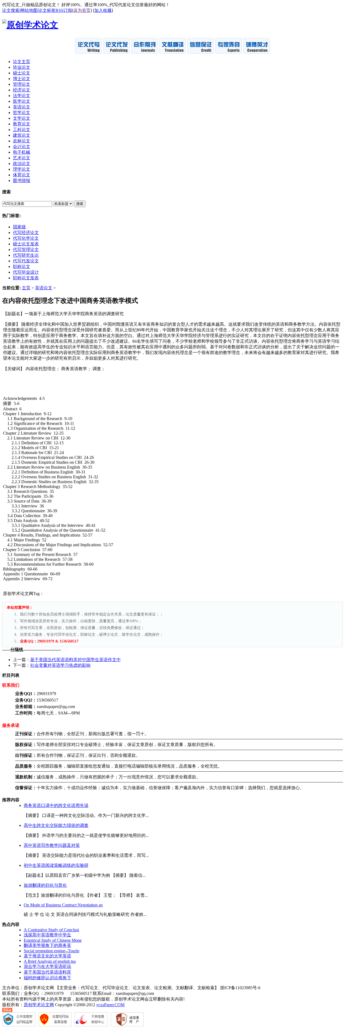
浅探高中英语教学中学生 (47, 935)
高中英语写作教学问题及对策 (52, 845)
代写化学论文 (26, 238)
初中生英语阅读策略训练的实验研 (56, 865)
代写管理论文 (26, 249)
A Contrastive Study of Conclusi (51, 929)
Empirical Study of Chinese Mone (53, 940)
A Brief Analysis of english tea (50, 961)
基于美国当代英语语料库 (47, 972)
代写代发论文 (26, 261)
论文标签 (47, 10)
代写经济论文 (26, 232)
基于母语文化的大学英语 (47, 956)
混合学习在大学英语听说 (47, 966)
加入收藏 (103, 10)
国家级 (19, 227)
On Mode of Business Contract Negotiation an (63, 905)
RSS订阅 (64, 10)
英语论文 (43, 288)
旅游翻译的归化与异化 (45, 885)
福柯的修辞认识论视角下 (47, 977)
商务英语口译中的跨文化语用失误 (56, 805)
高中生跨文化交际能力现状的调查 (56, 825)
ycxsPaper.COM (110, 1004)
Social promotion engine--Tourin (51, 950)
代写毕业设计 (26, 272)
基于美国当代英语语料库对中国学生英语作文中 (75, 659)
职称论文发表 (26, 278)
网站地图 (28, 10)
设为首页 (82, 10)
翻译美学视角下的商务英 (47, 945)
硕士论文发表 (26, 244)
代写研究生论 (26, 255)
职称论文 (21, 266)
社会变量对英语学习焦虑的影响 (60, 665)
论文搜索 (10, 10)
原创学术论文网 (39, 1004)
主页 (26, 288)
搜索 (79, 204)
